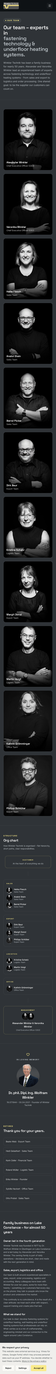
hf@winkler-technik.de (20, 290)
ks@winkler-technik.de (21, 549)
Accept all (39, 1368)
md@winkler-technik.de (21, 613)
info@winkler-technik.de (21, 161)
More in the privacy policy (34, 1361)
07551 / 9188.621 (18, 488)
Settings (23, 1368)
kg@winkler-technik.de (21, 742)
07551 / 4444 (16, 165)
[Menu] (50, 6)
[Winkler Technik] (11, 5)
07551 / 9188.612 (18, 811)
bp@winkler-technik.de (21, 419)
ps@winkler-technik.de (21, 807)
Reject (8, 1368)
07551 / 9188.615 (18, 359)
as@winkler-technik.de (21, 355)
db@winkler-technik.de (21, 484)
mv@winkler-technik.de (21, 678)
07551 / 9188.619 (18, 294)
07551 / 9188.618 (18, 423)
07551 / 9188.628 (18, 617)
